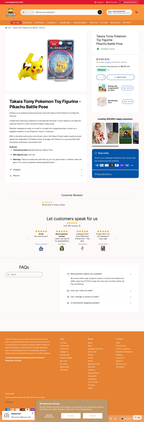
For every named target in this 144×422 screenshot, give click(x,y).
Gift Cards (63, 372)
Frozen (90, 359)
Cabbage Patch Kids (95, 350)
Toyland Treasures (15, 420)
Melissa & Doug (94, 366)
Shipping (108, 62)
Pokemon (91, 372)
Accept (71, 416)
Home (9, 28)
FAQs (118, 344)
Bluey (90, 347)
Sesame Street (93, 375)
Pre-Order (64, 366)
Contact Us (120, 359)
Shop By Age (65, 23)
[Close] (32, 413)
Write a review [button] (91, 204)
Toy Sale (63, 344)
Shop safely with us (104, 174)
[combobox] (69, 12)
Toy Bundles (64, 347)
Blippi (90, 344)
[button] (136, 12)
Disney (90, 356)
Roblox (90, 390)
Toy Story (91, 387)
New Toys (63, 362)
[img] (72, 224)
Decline (93, 416)
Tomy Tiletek (93, 384)
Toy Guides (120, 369)
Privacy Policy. (86, 409)
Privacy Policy (121, 347)
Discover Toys (121, 366)
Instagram (100, 2)
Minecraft (91, 369)
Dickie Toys (92, 353)
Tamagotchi (92, 378)
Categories (51, 23)
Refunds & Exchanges (124, 353)
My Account (113, 2)
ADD (127, 88)
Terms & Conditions (123, 350)
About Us (119, 362)
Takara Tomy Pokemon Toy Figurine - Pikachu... (29, 28)
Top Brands (38, 23)
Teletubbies (92, 381)
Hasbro (90, 362)
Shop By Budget (80, 23)
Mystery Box (64, 369)
